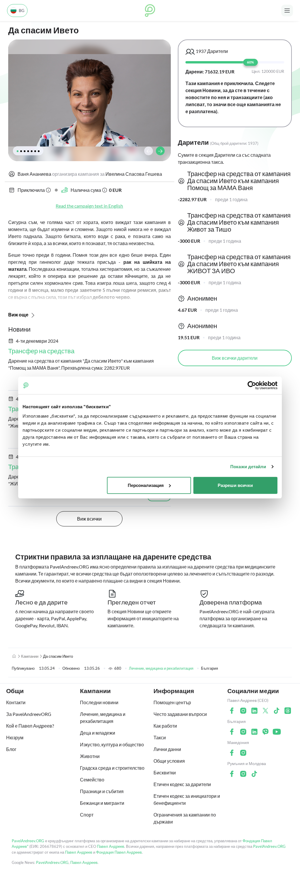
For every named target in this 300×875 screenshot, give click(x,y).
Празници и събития (102, 791)
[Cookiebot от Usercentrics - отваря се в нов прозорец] (251, 385)
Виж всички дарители (235, 358)
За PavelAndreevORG (28, 714)
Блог (11, 749)
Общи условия (169, 761)
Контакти (15, 702)
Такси (160, 737)
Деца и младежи (97, 733)
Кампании (29, 656)
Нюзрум (14, 737)
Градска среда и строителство (112, 768)
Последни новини (99, 702)
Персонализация (146, 485)
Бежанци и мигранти (102, 803)
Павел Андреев (110, 846)
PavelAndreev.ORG (28, 840)
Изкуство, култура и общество (112, 744)
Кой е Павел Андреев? (30, 725)
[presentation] (148, 151)
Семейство (92, 779)
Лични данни (167, 749)
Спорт (86, 814)
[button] (17, 151)
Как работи (165, 725)
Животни (90, 756)
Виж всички (89, 518)
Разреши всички (235, 485)
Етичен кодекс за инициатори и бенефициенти (187, 799)
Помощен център (172, 702)
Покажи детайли (248, 466)
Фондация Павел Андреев (119, 852)
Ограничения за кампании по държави (185, 818)
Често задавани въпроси (180, 714)
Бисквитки (165, 772)
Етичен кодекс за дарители (182, 784)
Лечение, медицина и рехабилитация (161, 668)
